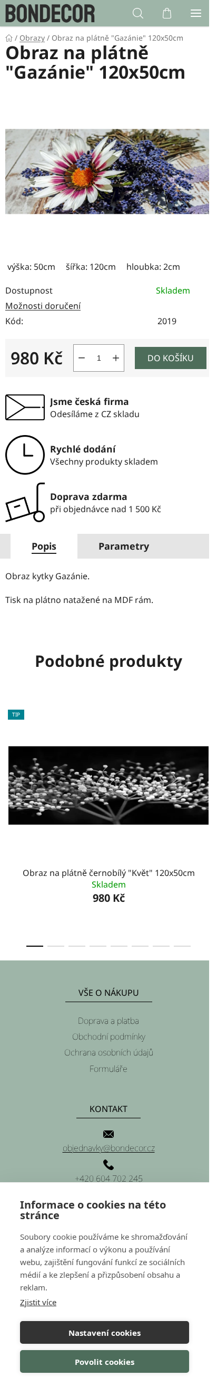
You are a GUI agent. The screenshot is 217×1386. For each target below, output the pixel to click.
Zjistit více (38, 1302)
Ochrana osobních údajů (108, 1052)
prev (11, 759)
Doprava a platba (108, 1020)
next (206, 759)
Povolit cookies (104, 1361)
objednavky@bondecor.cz (109, 1148)
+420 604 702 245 (109, 1178)
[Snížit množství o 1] (82, 358)
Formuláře (108, 1068)
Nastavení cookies (104, 1332)
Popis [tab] (44, 546)
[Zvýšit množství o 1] (116, 358)
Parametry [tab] (123, 546)
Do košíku (170, 358)
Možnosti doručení (43, 306)
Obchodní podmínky (108, 1036)
